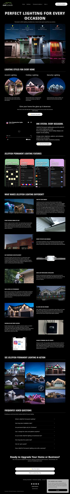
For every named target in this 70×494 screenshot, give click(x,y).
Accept (57, 490)
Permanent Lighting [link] (37, 479)
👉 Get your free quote (35, 114)
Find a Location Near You (35, 472)
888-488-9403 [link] (35, 488)
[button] (29, 4)
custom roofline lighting (46, 207)
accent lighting (52, 208)
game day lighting (60, 204)
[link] (8, 4)
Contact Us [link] (44, 479)
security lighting (55, 209)
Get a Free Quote (61, 4)
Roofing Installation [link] (27, 479)
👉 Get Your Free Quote (43, 143)
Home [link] (23, 4)
